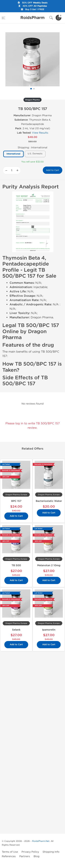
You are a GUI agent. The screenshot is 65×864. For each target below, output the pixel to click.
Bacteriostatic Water (49, 501)
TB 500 (16, 565)
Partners (24, 856)
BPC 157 (16, 501)
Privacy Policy (30, 851)
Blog (36, 856)
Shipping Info (51, 851)
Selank (16, 629)
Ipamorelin (48, 629)
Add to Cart (52, 170)
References (9, 856)
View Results (40, 132)
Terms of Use (10, 851)
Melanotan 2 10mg (48, 565)
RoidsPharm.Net (40, 841)
